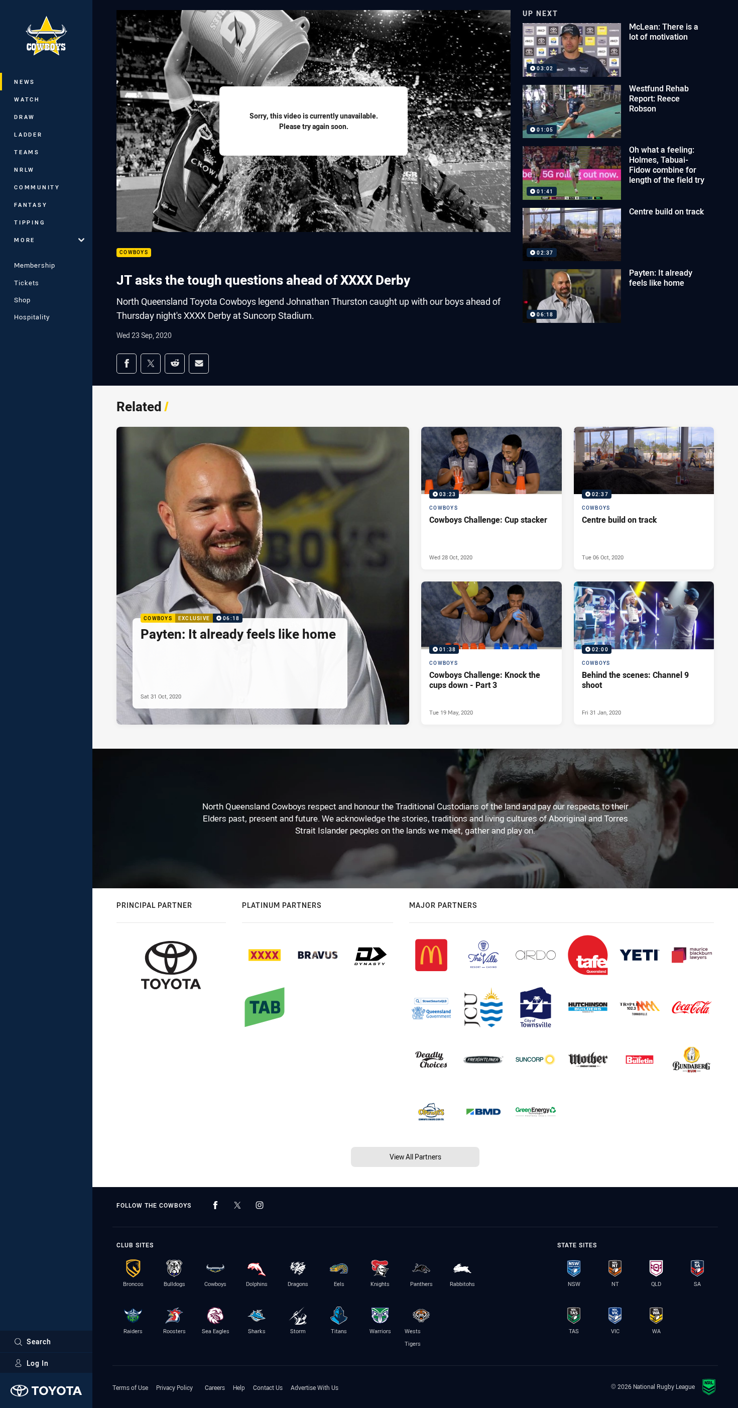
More (24, 240)
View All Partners (415, 1156)
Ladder (28, 134)
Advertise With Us (314, 1387)
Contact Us (268, 1387)
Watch (27, 99)
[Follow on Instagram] (260, 1205)
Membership (34, 265)
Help (239, 1387)
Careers (215, 1387)
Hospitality (32, 316)
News (24, 81)
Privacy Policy (174, 1387)
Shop (22, 299)
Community (37, 187)
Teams (27, 152)
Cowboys (133, 253)
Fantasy (30, 204)
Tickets (26, 282)
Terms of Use (130, 1387)
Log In (38, 1363)
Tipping (29, 222)
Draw (24, 117)
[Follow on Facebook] (215, 1205)
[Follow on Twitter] (237, 1205)
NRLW (24, 169)
